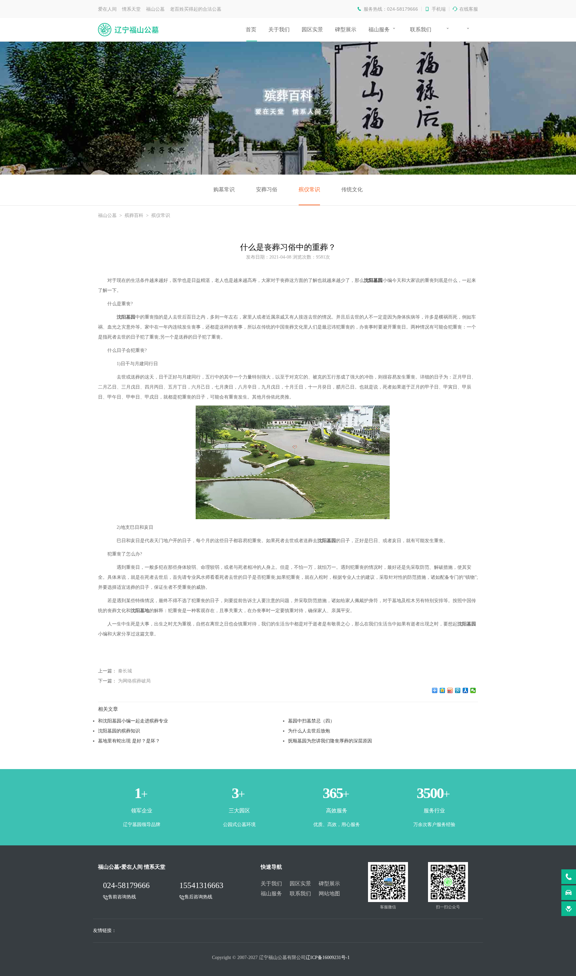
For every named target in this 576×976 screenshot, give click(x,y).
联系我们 (420, 29)
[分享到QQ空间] (442, 690)
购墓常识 (224, 189)
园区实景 (312, 29)
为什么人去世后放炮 (309, 730)
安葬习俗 (266, 189)
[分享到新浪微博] (450, 690)
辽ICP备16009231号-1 (328, 957)
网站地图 (329, 893)
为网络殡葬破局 (134, 680)
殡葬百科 (134, 215)
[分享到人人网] (465, 690)
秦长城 (125, 670)
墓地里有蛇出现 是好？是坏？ (129, 740)
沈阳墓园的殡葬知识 (119, 730)
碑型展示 (345, 29)
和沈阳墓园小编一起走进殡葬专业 (133, 720)
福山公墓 (107, 215)
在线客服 (468, 9)
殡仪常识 (309, 189)
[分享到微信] (473, 690)
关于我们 (279, 29)
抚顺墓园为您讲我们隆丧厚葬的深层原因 (330, 740)
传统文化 (352, 189)
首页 (251, 29)
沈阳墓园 (373, 280)
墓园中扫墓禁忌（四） (311, 720)
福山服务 (379, 29)
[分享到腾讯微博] (458, 690)
